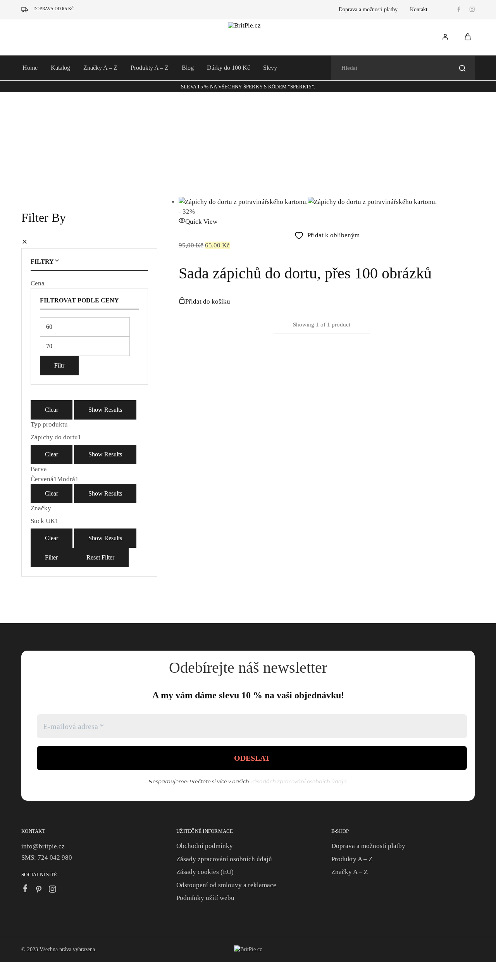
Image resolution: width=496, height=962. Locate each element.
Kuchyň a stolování (90, 119)
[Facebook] (25, 889)
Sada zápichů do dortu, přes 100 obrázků (305, 273)
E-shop (52, 119)
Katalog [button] (60, 67)
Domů (28, 119)
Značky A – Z (100, 67)
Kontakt (418, 9)
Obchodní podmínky (204, 846)
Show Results (105, 409)
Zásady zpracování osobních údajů (224, 859)
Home (30, 67)
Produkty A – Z (150, 67)
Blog (188, 67)
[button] (204, 301)
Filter (51, 557)
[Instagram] (52, 890)
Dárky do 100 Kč (228, 67)
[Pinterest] (39, 890)
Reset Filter (100, 557)
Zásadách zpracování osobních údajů (298, 781)
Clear (51, 409)
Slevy (270, 67)
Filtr (59, 365)
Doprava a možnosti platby (368, 9)
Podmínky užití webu (205, 898)
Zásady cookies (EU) (205, 872)
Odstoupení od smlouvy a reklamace (226, 885)
